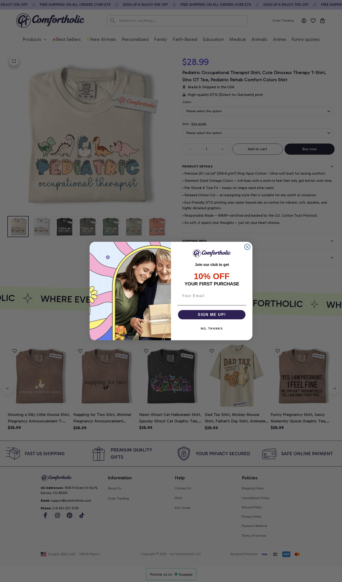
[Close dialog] (247, 247)
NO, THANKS (212, 328)
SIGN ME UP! (212, 315)
